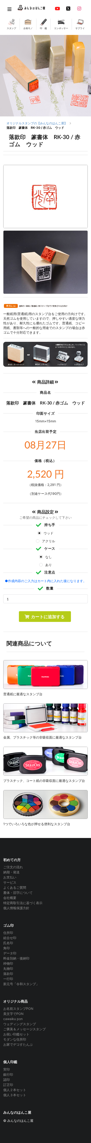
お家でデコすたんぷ (18, 1044)
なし (48, 557)
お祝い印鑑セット (16, 1034)
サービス (9, 882)
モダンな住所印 (14, 1039)
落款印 (8, 974)
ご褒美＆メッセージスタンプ (24, 1029)
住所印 (8, 933)
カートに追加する (48, 616)
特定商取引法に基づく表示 (22, 903)
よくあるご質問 (14, 887)
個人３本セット (14, 1095)
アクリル (48, 541)
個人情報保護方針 (16, 908)
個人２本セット (14, 1090)
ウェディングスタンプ (19, 1024)
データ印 (9, 953)
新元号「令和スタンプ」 (21, 984)
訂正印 (8, 1085)
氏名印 (8, 943)
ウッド (48, 533)
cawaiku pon (13, 1019)
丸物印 (8, 968)
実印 (6, 1069)
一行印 (8, 979)
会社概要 (9, 898)
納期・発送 (11, 872)
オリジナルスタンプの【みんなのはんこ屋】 (37, 123)
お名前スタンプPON (18, 1009)
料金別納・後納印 (16, 958)
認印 (6, 1080)
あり (48, 565)
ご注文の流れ (13, 867)
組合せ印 (9, 938)
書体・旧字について (18, 893)
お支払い (9, 877)
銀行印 (8, 1074)
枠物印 (8, 963)
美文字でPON (13, 1014)
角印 (6, 948)
